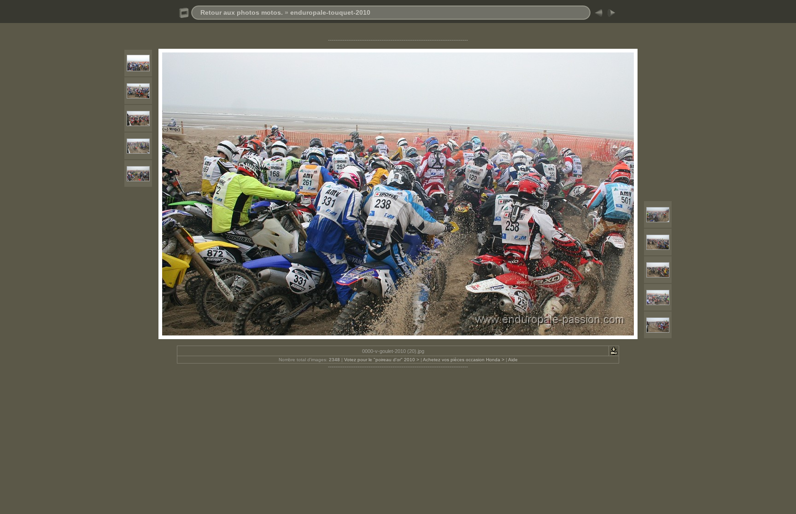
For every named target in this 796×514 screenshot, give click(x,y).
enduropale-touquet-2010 (330, 12)
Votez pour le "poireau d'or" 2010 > (381, 359)
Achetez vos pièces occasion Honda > (463, 359)
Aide (513, 359)
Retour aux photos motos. (241, 12)
